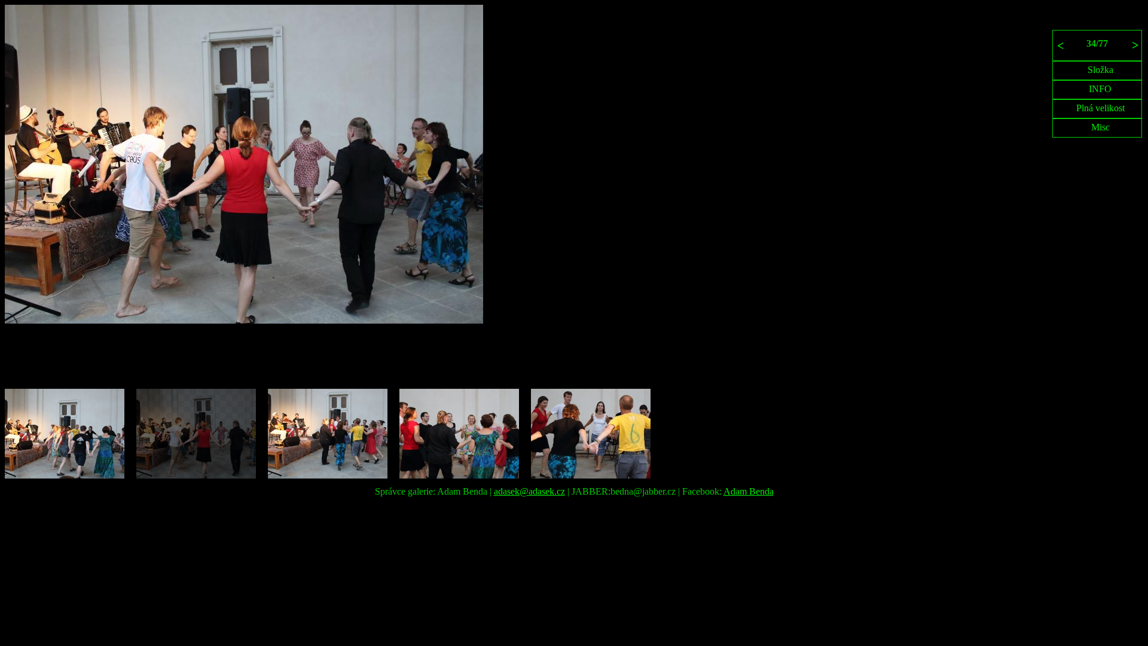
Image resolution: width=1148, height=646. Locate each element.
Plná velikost (1100, 108)
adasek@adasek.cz (529, 491)
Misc (1100, 127)
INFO (1100, 89)
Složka (1100, 70)
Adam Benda (748, 491)
